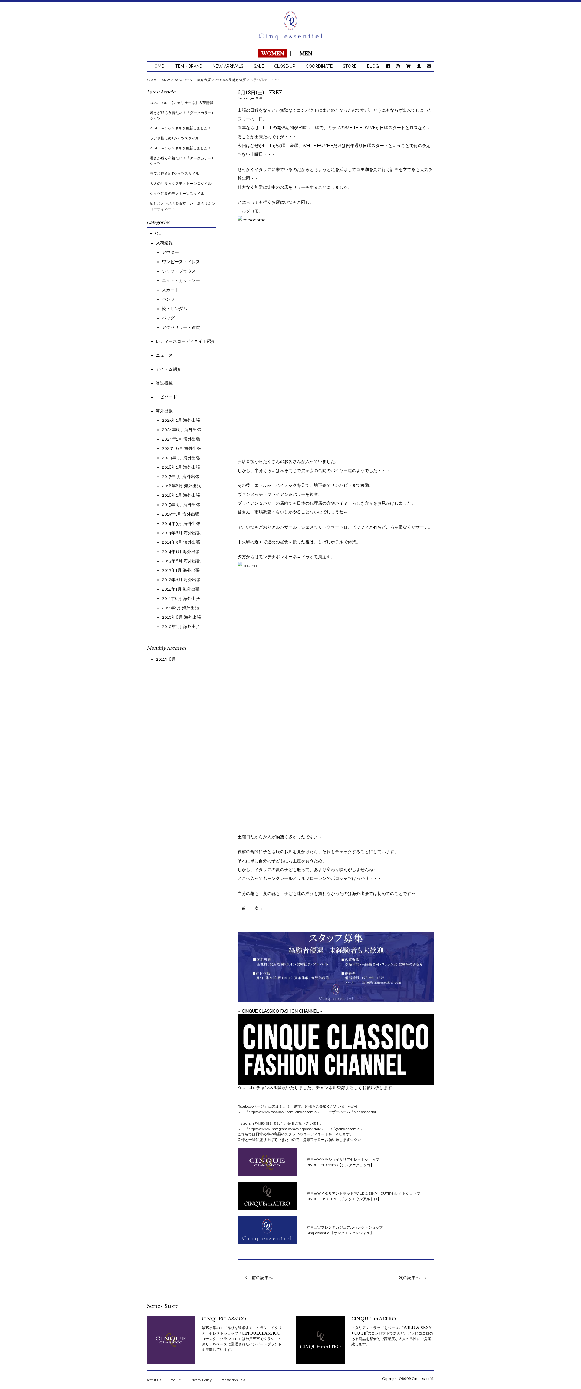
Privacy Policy (201, 1380)
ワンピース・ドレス (181, 261)
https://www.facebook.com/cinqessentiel (282, 1112)
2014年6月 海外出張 (181, 532)
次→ (258, 908)
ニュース (164, 355)
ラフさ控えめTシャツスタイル (174, 138)
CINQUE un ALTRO (373, 1319)
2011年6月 (166, 659)
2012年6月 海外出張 (181, 579)
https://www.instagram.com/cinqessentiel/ (284, 1129)
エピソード (166, 397)
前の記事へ (262, 1277)
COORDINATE (319, 66)
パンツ (168, 299)
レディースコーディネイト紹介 (185, 341)
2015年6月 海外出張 (181, 504)
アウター (170, 252)
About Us (154, 1380)
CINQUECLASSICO (224, 1319)
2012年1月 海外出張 (181, 589)
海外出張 (164, 410)
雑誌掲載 (164, 383)
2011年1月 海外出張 (180, 607)
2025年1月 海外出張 (181, 420)
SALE (259, 66)
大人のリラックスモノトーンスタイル (181, 184)
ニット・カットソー (181, 280)
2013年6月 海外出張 (181, 561)
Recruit (175, 1380)
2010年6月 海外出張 (181, 617)
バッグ (168, 318)
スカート (170, 289)
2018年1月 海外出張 (181, 467)
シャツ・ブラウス (179, 271)
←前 (242, 908)
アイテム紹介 (168, 369)
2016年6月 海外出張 (181, 485)
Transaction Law (232, 1380)
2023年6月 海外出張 (181, 448)
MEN (306, 53)
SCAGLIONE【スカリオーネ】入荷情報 (183, 103)
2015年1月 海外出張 (180, 514)
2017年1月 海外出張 (180, 476)
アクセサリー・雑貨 (181, 327)
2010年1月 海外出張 (181, 626)
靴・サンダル (174, 308)
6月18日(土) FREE (260, 93)
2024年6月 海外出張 (181, 429)
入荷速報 (164, 243)
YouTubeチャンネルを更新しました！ (180, 128)
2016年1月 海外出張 (181, 495)
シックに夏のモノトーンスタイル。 (179, 194)
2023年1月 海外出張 (181, 457)
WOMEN (272, 53)
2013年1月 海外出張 (181, 570)
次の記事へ (409, 1277)
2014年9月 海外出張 (181, 523)
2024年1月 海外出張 (181, 439)
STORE (349, 66)
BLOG (373, 66)
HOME (157, 66)
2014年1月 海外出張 (181, 551)
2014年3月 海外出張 (181, 542)
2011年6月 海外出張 (181, 598)
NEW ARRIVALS (228, 66)
